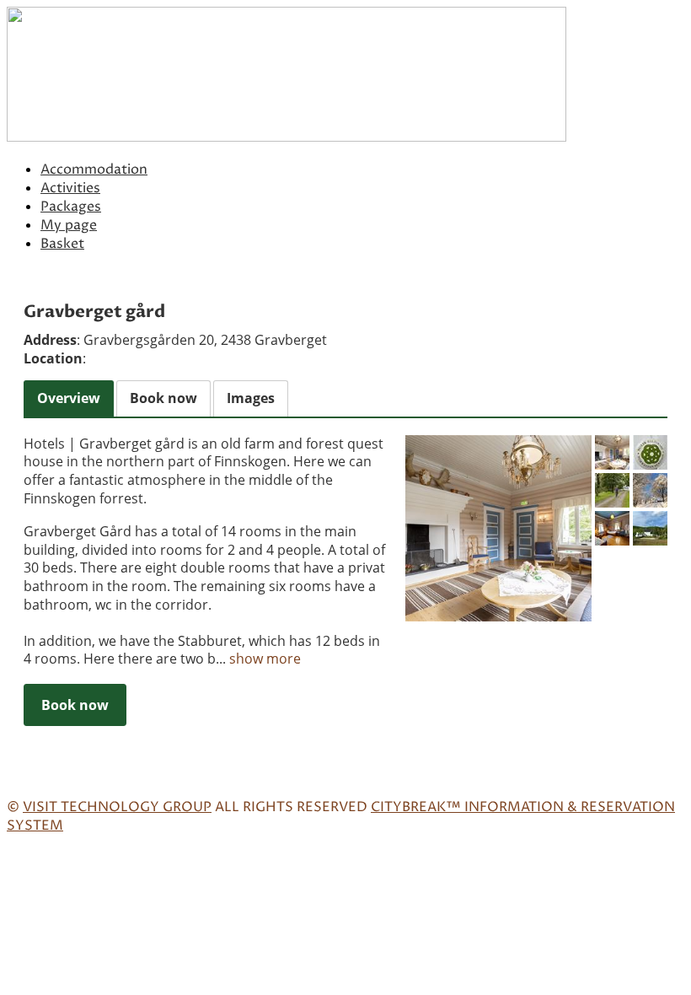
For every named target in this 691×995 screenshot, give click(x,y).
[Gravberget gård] (498, 528)
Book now (75, 705)
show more (265, 658)
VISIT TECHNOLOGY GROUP (117, 807)
